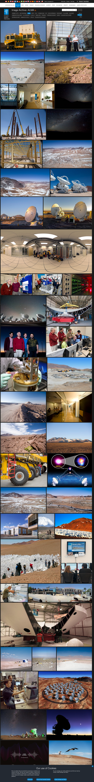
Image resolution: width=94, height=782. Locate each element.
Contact (68, 1)
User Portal (86, 1)
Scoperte (48, 5)
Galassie (71, 13)
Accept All (30, 779)
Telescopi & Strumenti (40, 5)
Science (81, 1)
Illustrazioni (26, 15)
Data (81, 16)
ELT (46, 13)
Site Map (72, 1)
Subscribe (63, 1)
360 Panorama (23, 13)
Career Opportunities (82, 5)
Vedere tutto (15, 13)
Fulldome (65, 13)
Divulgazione (59, 5)
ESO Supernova (52, 13)
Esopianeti (59, 13)
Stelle (32, 17)
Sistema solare (16, 17)
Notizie (26, 5)
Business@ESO (72, 5)
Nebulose (38, 15)
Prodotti (66, 5)
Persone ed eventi (51, 15)
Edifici (58, 15)
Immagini (18, 5)
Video (22, 5)
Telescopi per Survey (40, 17)
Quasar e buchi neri (66, 15)
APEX (33, 13)
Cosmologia (41, 13)
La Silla (33, 15)
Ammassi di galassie (17, 15)
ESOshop (31, 5)
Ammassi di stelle (25, 17)
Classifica (80, 14)
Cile (36, 13)
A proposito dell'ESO (9, 5)
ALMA (29, 13)
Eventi (53, 5)
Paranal (44, 15)
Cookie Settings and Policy (60, 779)
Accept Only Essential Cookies (43, 779)
